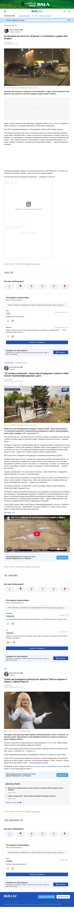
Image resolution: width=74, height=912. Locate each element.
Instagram (62, 352)
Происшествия (9, 16)
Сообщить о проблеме (46, 896)
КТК (13, 513)
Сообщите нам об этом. (32, 264)
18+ (12, 272)
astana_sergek (53, 123)
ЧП (32, 16)
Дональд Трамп (14, 820)
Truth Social (51, 743)
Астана (7, 272)
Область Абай (13, 575)
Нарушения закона (24, 16)
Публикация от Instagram (28, 233)
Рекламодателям (63, 896)
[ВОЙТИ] (69, 11)
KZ (64, 11)
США (6, 820)
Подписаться (62, 557)
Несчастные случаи (45, 16)
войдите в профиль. (58, 305)
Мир (5, 669)
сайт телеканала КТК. (30, 433)
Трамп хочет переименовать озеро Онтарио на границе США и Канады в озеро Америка (35, 789)
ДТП (36, 16)
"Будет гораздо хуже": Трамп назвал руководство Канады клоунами (32, 796)
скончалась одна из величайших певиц (47, 766)
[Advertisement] (37, 108)
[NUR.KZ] (37, 11)
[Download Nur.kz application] (37, 4)
